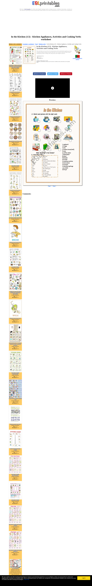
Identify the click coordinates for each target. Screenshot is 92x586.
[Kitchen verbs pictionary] (15, 91)
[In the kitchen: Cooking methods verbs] (15, 397)
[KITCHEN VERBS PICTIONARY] (15, 372)
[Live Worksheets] (15, 567)
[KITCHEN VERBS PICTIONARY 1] (15, 473)
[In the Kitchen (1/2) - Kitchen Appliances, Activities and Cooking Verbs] (52, 143)
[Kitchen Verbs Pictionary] (15, 115)
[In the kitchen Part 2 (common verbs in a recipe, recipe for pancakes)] (15, 342)
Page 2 (54, 186)
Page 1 (49, 186)
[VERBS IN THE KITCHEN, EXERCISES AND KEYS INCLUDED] (15, 290)
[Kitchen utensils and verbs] (15, 423)
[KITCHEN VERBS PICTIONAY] (15, 217)
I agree (84, 578)
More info (26, 579)
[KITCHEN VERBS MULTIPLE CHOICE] (15, 523)
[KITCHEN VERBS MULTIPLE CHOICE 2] (15, 549)
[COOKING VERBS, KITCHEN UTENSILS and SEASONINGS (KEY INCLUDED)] (15, 64)
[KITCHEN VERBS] (15, 164)
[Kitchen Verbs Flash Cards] (15, 241)
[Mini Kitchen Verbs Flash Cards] (15, 140)
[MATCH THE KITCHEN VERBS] (15, 447)
